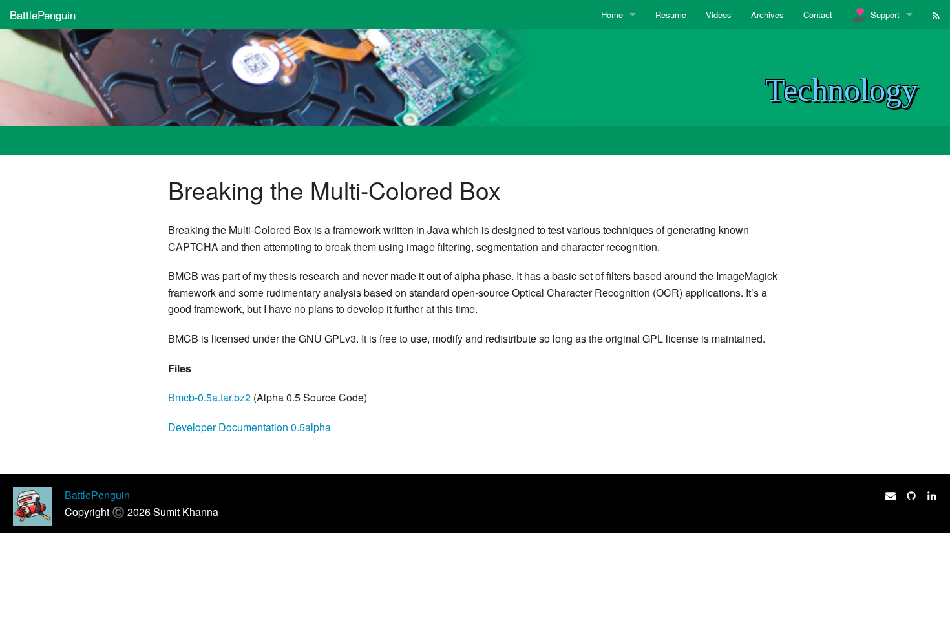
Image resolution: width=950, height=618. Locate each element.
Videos (719, 14)
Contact (817, 14)
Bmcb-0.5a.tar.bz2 (209, 397)
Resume (670, 14)
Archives (767, 14)
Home (612, 14)
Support (884, 14)
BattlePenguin (43, 14)
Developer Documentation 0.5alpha (249, 427)
